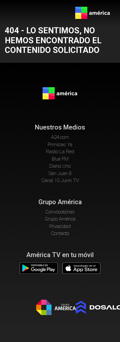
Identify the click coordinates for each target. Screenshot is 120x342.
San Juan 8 (60, 173)
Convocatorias (60, 212)
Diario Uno (60, 166)
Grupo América (60, 219)
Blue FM (60, 159)
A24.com (60, 137)
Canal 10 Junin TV (60, 180)
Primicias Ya (60, 144)
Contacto (60, 233)
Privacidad (60, 226)
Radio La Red (60, 151)
